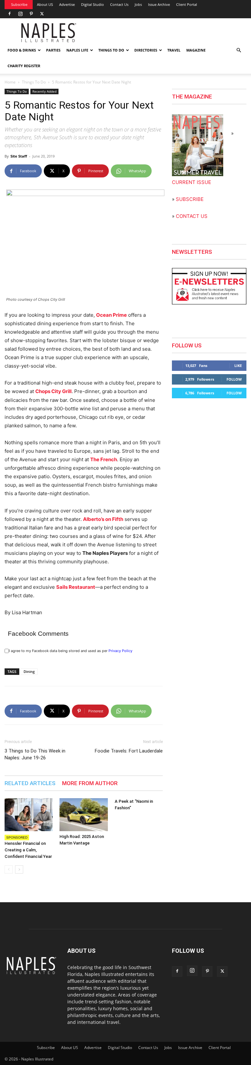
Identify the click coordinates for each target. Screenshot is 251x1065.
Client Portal (186, 4)
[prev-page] (9, 869)
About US (45, 4)
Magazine (196, 50)
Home (10, 82)
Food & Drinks (22, 50)
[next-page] (19, 869)
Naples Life (77, 50)
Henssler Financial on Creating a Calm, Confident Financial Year (28, 850)
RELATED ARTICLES (30, 783)
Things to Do (111, 50)
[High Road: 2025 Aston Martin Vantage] (83, 814)
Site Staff (18, 156)
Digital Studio (92, 4)
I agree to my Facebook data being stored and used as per (70, 650)
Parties (53, 50)
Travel (173, 50)
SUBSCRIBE (190, 199)
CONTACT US (192, 216)
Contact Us (119, 4)
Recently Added (44, 91)
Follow (234, 379)
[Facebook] (9, 13)
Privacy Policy (120, 650)
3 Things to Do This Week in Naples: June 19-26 (35, 754)
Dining (29, 671)
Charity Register (24, 65)
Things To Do (34, 82)
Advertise (67, 4)
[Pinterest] (31, 13)
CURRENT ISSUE (191, 182)
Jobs (138, 4)
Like (238, 365)
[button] (238, 50)
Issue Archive (159, 4)
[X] (42, 13)
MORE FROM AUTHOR (90, 783)
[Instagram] (20, 13)
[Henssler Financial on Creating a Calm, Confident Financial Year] (29, 814)
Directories (145, 50)
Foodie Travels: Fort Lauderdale (129, 751)
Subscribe (19, 4)
